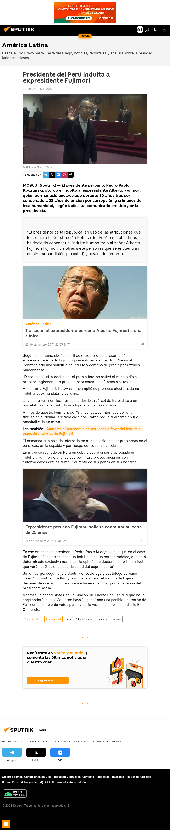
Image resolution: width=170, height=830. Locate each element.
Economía (62, 741)
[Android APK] (15, 794)
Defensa (80, 741)
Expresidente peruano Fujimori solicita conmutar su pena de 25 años (83, 529)
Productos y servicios (66, 777)
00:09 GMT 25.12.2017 (37, 89)
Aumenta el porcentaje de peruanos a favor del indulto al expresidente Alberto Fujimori (83, 431)
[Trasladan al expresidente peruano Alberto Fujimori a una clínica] (85, 292)
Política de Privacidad (110, 777)
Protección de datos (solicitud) (22, 782)
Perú (68, 619)
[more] (142, 344)
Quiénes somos (12, 777)
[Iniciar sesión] (147, 29)
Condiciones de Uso (37, 777)
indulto (103, 619)
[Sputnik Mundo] (20, 33)
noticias (116, 619)
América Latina (38, 323)
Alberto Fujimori (85, 619)
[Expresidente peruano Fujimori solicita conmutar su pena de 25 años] (85, 495)
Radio (116, 741)
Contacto (88, 777)
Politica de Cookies (138, 777)
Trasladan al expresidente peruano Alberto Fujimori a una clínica (83, 333)
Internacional (53, 619)
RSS (47, 782)
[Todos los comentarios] (6, 824)
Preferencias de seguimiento (71, 782)
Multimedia (99, 741)
